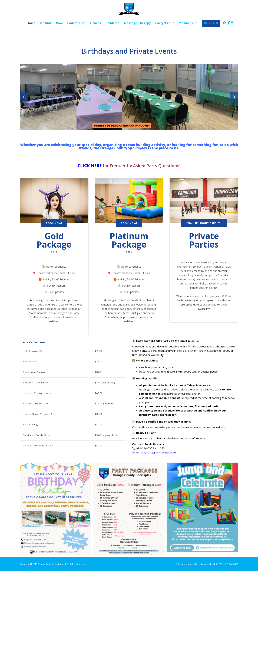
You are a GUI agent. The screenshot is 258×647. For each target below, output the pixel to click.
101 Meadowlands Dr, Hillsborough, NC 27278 (199, 564)
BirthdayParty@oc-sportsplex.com (157, 452)
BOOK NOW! (54, 223)
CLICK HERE (90, 165)
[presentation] (24, 97)
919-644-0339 (231, 564)
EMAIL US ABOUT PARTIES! (203, 223)
